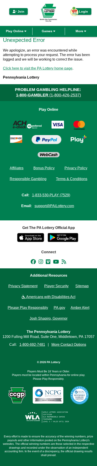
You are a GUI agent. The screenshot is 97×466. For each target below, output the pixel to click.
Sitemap (82, 286)
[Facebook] (33, 262)
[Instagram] (41, 262)
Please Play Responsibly (28, 308)
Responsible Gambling (28, 179)
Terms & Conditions (71, 179)
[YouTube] (56, 262)
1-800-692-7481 (32, 344)
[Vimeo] (48, 262)
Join (20, 11)
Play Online (15, 31)
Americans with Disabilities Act (50, 297)
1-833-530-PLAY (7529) (51, 195)
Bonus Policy (44, 168)
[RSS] (64, 262)
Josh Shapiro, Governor (48, 318)
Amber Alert (80, 308)
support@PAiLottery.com (54, 206)
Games (47, 31)
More (80, 31)
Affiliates (16, 168)
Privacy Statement (22, 286)
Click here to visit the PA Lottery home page (37, 68)
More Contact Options (68, 344)
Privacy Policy (76, 168)
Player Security (56, 286)
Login (81, 12)
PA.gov (59, 308)
